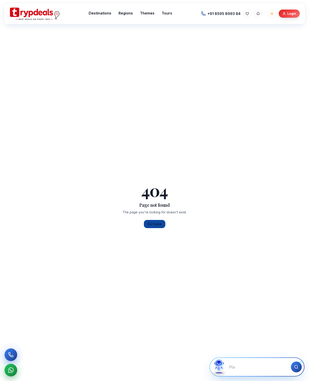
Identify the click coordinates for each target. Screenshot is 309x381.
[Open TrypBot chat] (219, 367)
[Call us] (11, 354)
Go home (154, 224)
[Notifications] (258, 14)
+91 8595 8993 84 (223, 13)
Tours (167, 13)
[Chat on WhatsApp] (11, 370)
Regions (126, 13)
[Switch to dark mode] (272, 14)
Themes (147, 13)
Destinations (100, 13)
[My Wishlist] (247, 14)
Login (291, 13)
